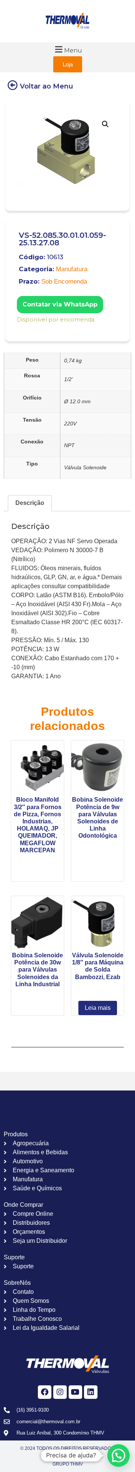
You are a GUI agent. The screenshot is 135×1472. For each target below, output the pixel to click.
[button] (67, 49)
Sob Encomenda (64, 281)
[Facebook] (44, 1392)
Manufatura (71, 269)
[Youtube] (75, 1392)
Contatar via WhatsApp (60, 304)
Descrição (29, 503)
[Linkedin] (91, 1392)
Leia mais (98, 1008)
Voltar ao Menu (46, 86)
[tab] (30, 503)
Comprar (22, 329)
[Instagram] (60, 1392)
